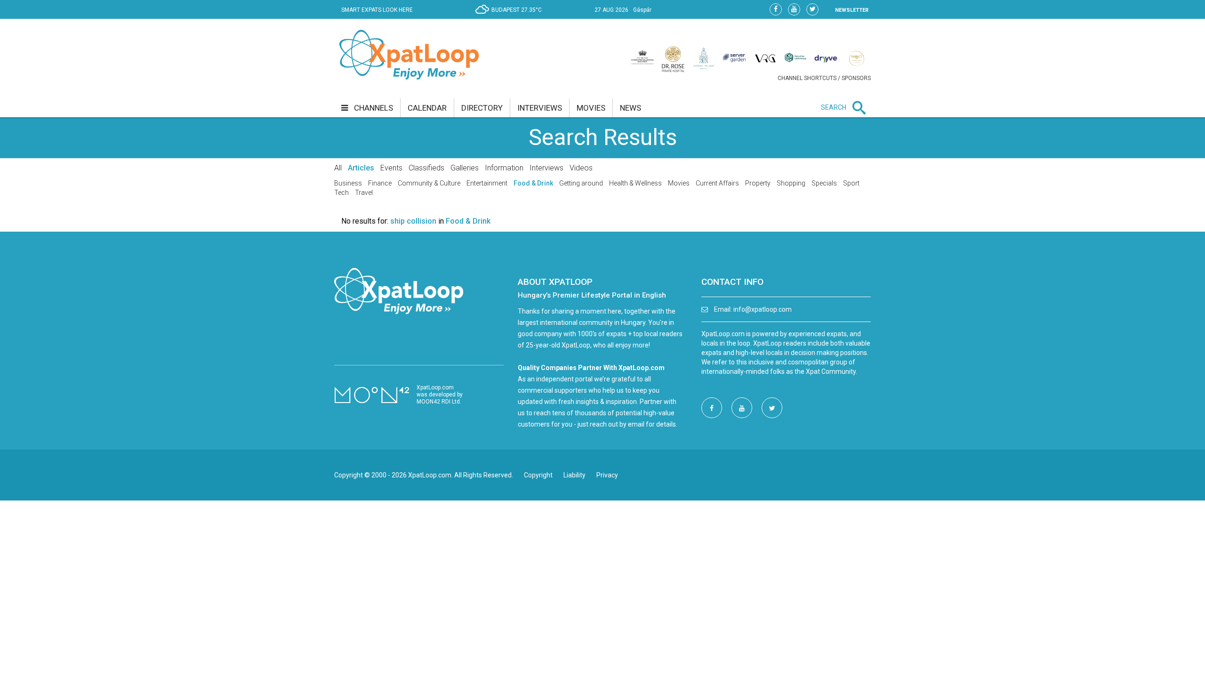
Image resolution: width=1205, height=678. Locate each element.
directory (482, 108)
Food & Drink (533, 183)
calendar (427, 108)
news (630, 108)
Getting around (581, 183)
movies (591, 108)
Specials (824, 183)
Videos (581, 167)
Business (348, 183)
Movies (679, 183)
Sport (851, 183)
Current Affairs (717, 183)
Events (391, 167)
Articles (361, 167)
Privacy (607, 475)
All (338, 167)
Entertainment (486, 183)
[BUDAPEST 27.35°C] (510, 17)
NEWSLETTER (851, 10)
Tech (341, 192)
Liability (574, 475)
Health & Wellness (635, 183)
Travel (364, 192)
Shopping (791, 183)
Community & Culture (429, 183)
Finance (380, 183)
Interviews (546, 167)
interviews (539, 108)
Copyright (538, 475)
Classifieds (426, 167)
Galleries (464, 167)
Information (504, 167)
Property (758, 183)
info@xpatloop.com (762, 309)
